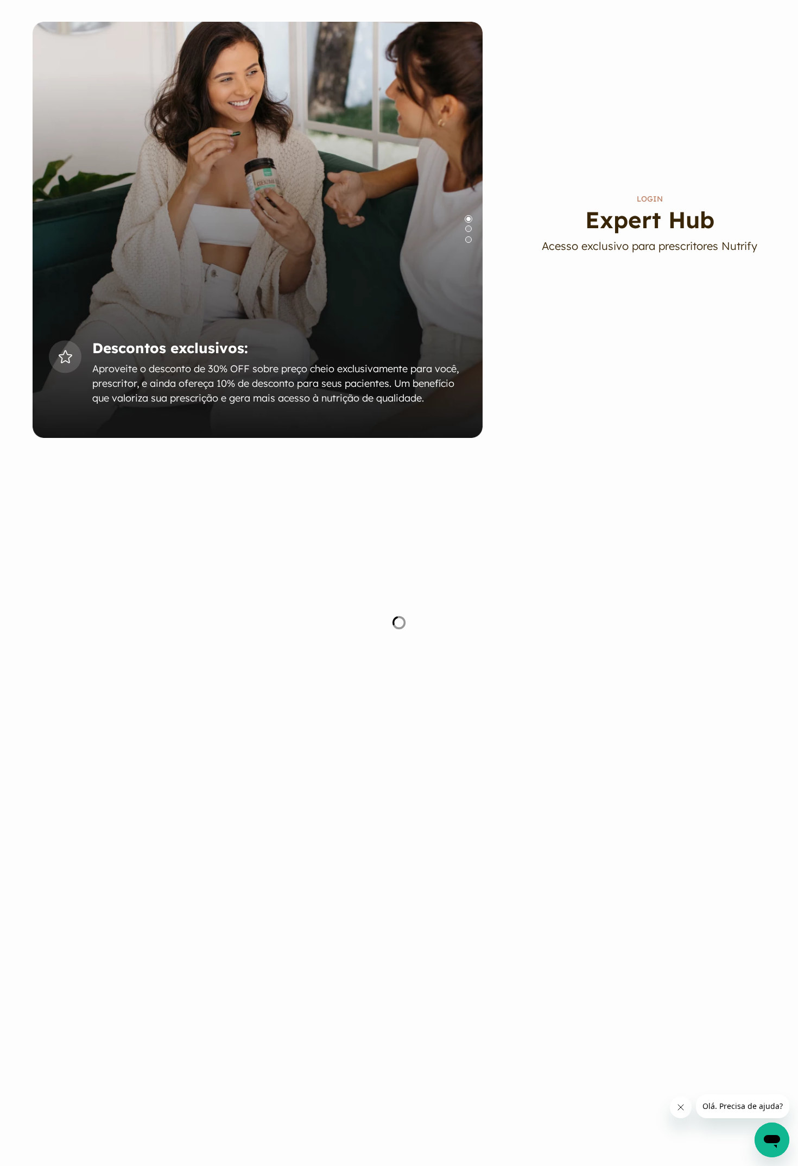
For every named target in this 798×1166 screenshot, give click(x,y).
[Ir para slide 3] (468, 239)
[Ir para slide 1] (468, 219)
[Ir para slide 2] (468, 228)
